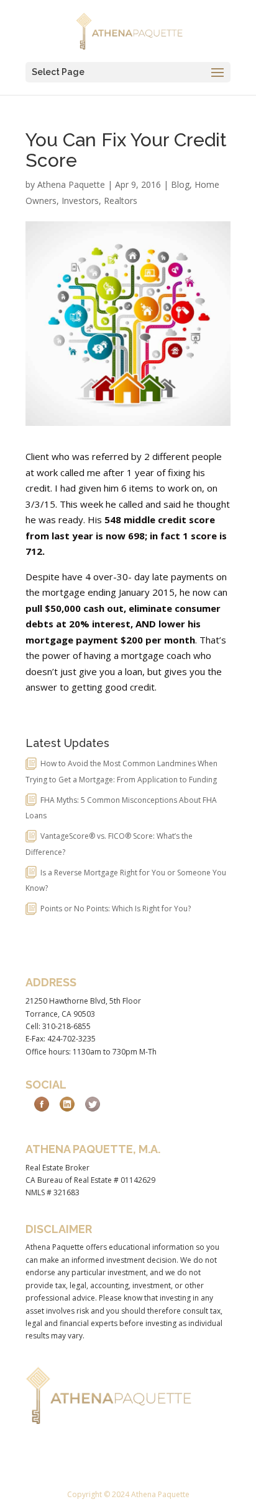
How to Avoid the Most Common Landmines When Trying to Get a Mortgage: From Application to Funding (121, 771)
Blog (180, 184)
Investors (80, 200)
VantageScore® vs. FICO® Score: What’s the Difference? (109, 844)
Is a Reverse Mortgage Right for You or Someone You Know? (125, 880)
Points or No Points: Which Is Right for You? (115, 908)
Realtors (120, 200)
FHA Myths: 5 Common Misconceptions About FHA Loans (121, 808)
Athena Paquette (71, 184)
